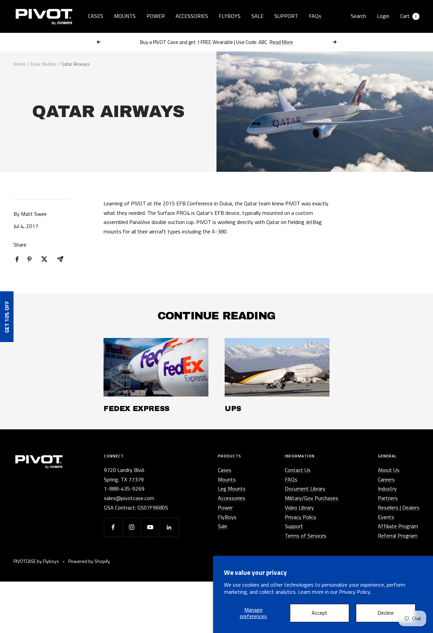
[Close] (288, 258)
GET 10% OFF (216, 357)
